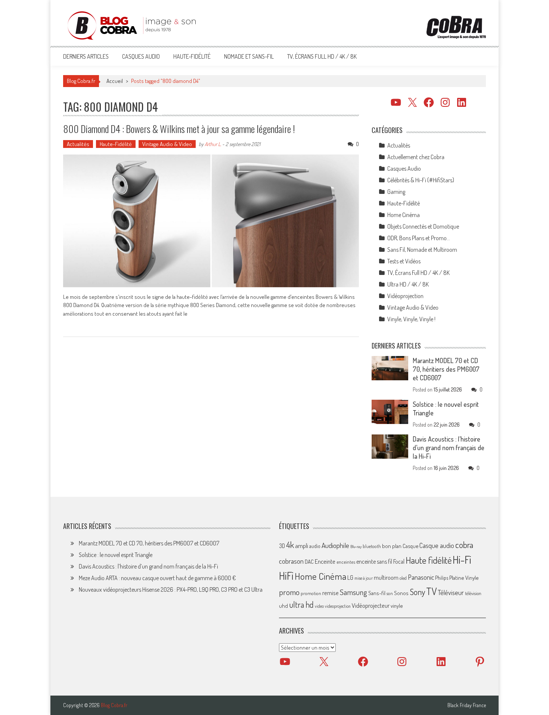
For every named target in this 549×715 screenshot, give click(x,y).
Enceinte (325, 561)
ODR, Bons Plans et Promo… (418, 238)
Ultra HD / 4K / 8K (408, 284)
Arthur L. (213, 144)
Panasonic (421, 577)
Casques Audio (141, 56)
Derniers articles (86, 56)
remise (330, 593)
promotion (311, 593)
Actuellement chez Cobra (415, 157)
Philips (441, 578)
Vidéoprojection (405, 296)
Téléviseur (451, 592)
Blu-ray (356, 546)
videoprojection (338, 606)
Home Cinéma (403, 215)
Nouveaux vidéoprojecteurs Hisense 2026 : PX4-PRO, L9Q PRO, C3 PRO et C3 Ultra (171, 589)
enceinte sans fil (374, 561)
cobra (464, 544)
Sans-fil (376, 593)
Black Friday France (466, 705)
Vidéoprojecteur (371, 605)
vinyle (397, 605)
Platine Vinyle (464, 577)
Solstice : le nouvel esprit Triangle (115, 554)
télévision (473, 593)
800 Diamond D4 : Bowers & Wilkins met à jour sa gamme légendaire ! (179, 128)
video (319, 606)
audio (314, 546)
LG (350, 577)
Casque (410, 545)
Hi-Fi (462, 559)
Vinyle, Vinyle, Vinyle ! (411, 319)
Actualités (78, 144)
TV (431, 591)
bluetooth (372, 546)
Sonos (401, 593)
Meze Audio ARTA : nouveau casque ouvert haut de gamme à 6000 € (157, 578)
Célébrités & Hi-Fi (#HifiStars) (420, 180)
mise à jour (363, 578)
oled (403, 578)
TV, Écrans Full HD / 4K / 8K (322, 56)
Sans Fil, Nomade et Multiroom (422, 249)
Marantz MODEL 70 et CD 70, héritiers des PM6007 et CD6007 (446, 369)
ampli (301, 546)
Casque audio (436, 545)
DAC (309, 561)
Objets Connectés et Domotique (423, 226)
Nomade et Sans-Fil (249, 56)
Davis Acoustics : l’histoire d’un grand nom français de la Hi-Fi (448, 447)
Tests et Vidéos (404, 261)
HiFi (286, 575)
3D (282, 546)
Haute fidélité (429, 560)
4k (290, 544)
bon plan (391, 546)
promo (289, 592)
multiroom (386, 577)
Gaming (396, 191)
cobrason (291, 561)
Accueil (114, 80)
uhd (283, 605)
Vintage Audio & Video (167, 144)
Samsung (353, 592)
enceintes (345, 561)
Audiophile (335, 545)
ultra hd (301, 604)
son (390, 593)
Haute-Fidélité (192, 56)
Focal (398, 561)
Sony (417, 591)
